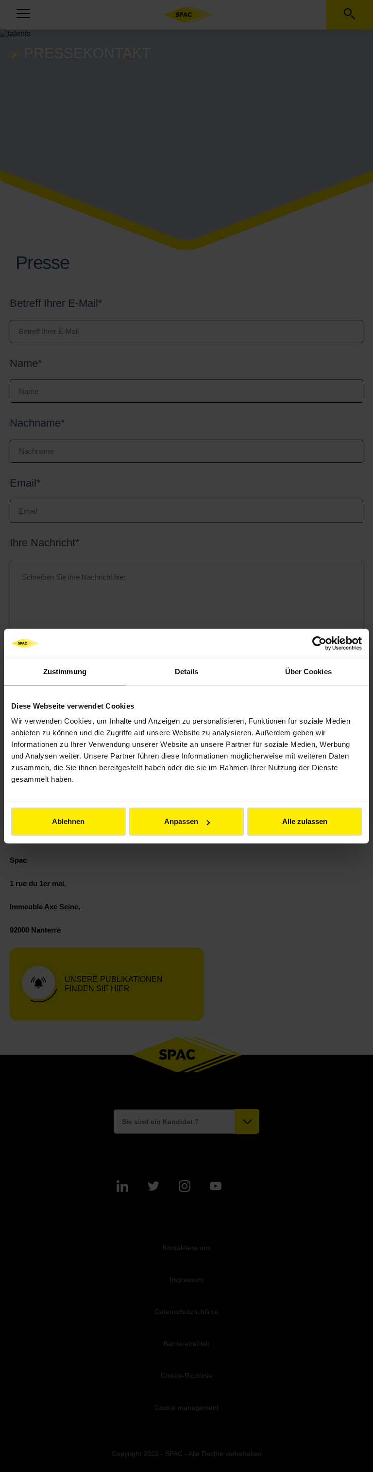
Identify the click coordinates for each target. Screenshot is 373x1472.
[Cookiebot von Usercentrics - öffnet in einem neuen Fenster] (319, 643)
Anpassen (181, 821)
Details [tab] (187, 671)
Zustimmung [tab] (64, 671)
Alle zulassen (304, 821)
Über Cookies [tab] (308, 671)
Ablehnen (68, 821)
